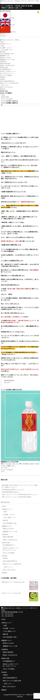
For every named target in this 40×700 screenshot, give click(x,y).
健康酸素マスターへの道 (7, 59)
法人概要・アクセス (6, 48)
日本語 (12, 18)
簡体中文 (13, 32)
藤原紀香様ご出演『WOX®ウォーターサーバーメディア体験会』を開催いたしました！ (19, 486)
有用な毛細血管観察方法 (7, 81)
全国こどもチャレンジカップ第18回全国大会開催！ (17, 497)
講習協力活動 (4, 67)
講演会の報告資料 (5, 63)
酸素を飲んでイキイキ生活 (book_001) (13, 582)
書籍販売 (2, 89)
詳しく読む (4, 467)
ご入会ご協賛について (6, 49)
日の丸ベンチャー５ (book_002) (11, 593)
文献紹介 (2, 79)
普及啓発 (2, 77)
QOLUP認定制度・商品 (7, 53)
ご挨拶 (2, 46)
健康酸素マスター (5, 55)
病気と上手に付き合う (6, 87)
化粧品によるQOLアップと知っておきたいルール (11, 549)
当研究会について (5, 44)
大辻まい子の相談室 (6, 75)
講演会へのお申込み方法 (7, 65)
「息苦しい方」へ (5, 85)
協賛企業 (2, 51)
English (12, 25)
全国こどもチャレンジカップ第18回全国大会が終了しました (19, 494)
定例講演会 (3, 61)
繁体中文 (2, 34)
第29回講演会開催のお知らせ (10, 492)
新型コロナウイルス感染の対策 (9, 83)
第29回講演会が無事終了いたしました (13, 489)
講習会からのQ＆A (5, 57)
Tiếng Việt (3, 36)
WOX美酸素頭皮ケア (6, 69)
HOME (2, 42)
